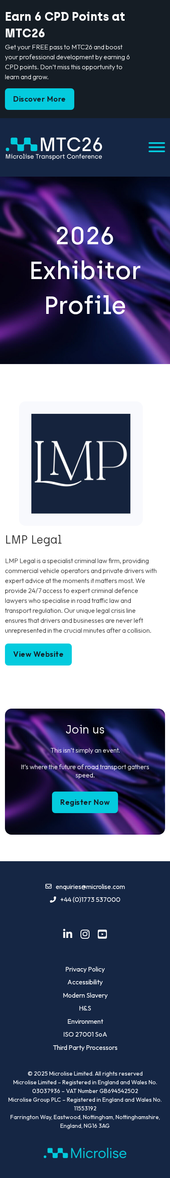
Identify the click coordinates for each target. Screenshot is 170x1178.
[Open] (157, 147)
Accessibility (85, 982)
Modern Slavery (85, 995)
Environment (85, 1021)
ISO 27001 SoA (85, 1034)
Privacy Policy (85, 969)
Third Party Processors (85, 1047)
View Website (38, 654)
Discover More (39, 99)
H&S (85, 1008)
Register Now (85, 802)
